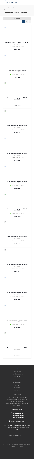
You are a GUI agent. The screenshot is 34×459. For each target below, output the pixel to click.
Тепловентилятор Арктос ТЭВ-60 (17, 209)
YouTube (21, 453)
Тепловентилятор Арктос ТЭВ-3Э (17, 264)
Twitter (17, 453)
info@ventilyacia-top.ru (18, 421)
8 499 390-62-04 (18, 415)
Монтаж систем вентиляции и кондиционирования (17, 400)
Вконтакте (12, 453)
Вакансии (17, 387)
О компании (17, 382)
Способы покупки (17, 374)
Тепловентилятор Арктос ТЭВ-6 (17, 348)
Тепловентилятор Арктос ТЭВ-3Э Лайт (17, 42)
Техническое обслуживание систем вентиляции (17, 404)
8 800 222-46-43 (18, 413)
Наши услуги (17, 394)
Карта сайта (6, 444)
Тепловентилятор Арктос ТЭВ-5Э (17, 98)
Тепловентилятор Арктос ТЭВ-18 (17, 236)
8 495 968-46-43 (18, 417)
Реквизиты (17, 390)
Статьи (17, 385)
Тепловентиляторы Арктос (17, 70)
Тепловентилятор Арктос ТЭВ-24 (17, 181)
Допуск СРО (17, 371)
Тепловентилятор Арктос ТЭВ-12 (17, 153)
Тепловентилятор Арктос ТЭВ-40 (17, 125)
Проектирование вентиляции (17, 397)
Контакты (17, 376)
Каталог (17, 368)
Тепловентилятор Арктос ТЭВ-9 (17, 320)
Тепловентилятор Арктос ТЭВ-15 (17, 292)
